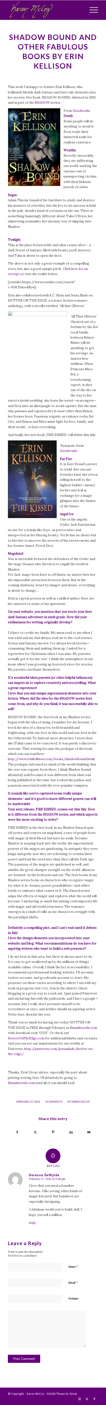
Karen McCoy (80, 1101)
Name (73, 1266)
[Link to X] (87, 1399)
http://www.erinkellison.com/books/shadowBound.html (51, 759)
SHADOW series (47, 103)
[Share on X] (35, 1132)
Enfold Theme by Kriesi (62, 1393)
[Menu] (91, 10)
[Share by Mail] (89, 1132)
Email (73, 1282)
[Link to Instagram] (79, 1399)
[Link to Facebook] (94, 1399)
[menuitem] (91, 10)
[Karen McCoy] (44, 10)
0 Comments (53, 1101)
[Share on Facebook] (17, 1132)
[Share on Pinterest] (53, 1132)
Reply (32, 1223)
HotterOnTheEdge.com (26, 1038)
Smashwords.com (83, 1028)
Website (73, 1298)
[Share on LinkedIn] (71, 1132)
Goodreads (81, 111)
